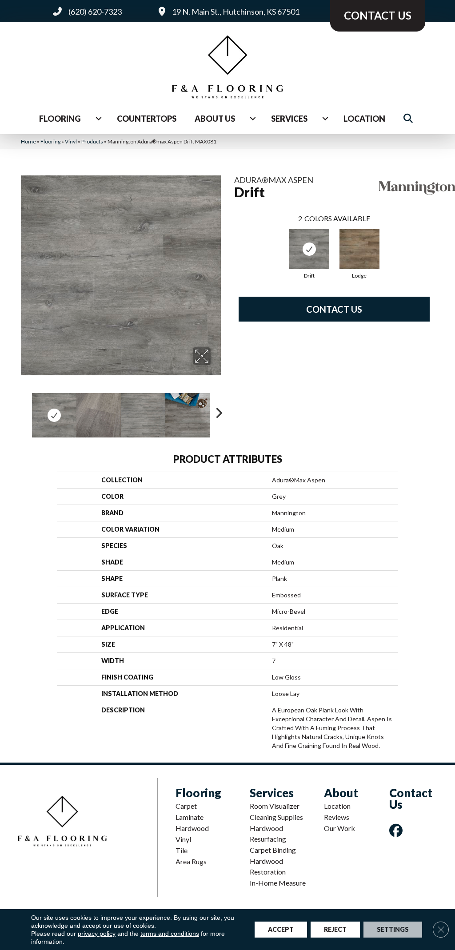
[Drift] (309, 249)
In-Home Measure (278, 882)
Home (28, 141)
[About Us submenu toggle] (253, 118)
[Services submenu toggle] (325, 118)
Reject (335, 929)
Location (364, 118)
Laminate (190, 817)
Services (289, 118)
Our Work (339, 828)
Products (92, 141)
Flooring (60, 118)
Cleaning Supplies (276, 817)
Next (216, 410)
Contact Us (334, 309)
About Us (215, 118)
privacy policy (97, 933)
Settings (393, 929)
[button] (410, 118)
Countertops (146, 118)
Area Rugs (191, 861)
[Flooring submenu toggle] (99, 118)
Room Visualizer (274, 806)
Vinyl (71, 141)
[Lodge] (359, 249)
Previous (25, 410)
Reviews (336, 817)
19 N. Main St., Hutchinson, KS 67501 (235, 11)
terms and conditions (169, 933)
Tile (182, 850)
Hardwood (192, 828)
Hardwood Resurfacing (268, 833)
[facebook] (397, 830)
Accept (281, 929)
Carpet (186, 806)
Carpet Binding (273, 850)
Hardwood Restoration (268, 866)
